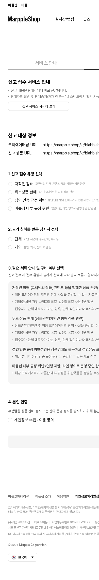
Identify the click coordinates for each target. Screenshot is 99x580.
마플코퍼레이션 (18, 496)
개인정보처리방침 (87, 496)
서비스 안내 (46, 63)
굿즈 (86, 19)
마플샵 (12, 5)
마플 (24, 5)
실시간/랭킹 (64, 19)
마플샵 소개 (43, 496)
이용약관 (63, 496)
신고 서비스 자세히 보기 (38, 106)
